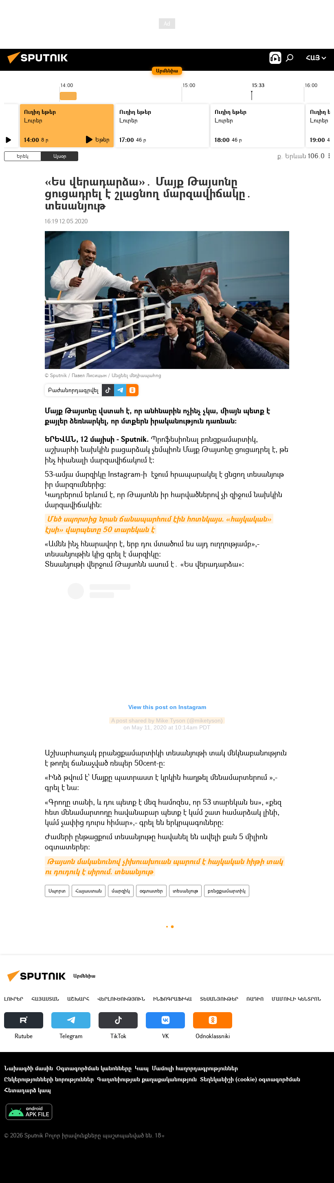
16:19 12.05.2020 (66, 221)
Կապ (142, 1068)
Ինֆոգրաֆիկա (172, 998)
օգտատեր (151, 890)
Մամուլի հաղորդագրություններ (195, 1068)
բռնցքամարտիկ (227, 890)
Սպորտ (57, 890)
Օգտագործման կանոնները (94, 1068)
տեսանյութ (185, 890)
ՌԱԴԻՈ (255, 998)
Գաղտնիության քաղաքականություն (147, 1079)
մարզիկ (121, 890)
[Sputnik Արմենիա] (40, 64)
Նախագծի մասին (28, 1068)
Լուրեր (33, 120)
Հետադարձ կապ (27, 1090)
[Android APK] (29, 1113)
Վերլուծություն (121, 998)
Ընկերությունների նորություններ (49, 1079)
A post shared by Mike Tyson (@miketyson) (167, 720)
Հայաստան (88, 890)
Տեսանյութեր (219, 998)
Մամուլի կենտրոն (296, 998)
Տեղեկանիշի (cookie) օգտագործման (250, 1079)
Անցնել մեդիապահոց (136, 375)
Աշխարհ (78, 998)
